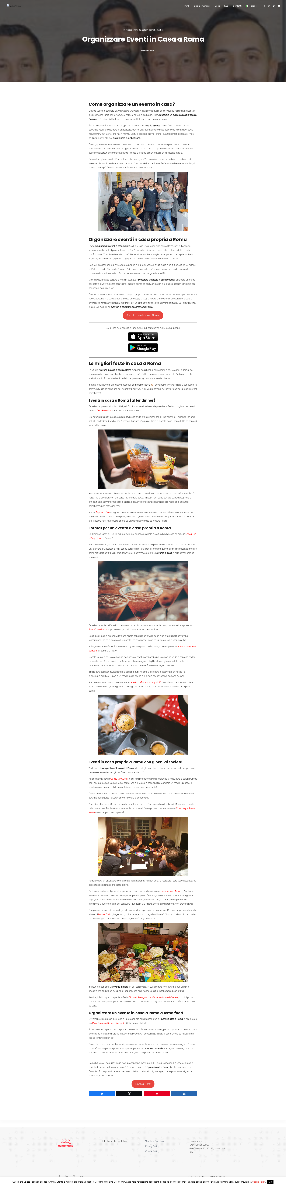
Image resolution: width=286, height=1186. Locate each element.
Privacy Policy (152, 1146)
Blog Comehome (202, 5)
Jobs (217, 5)
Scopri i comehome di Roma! (143, 315)
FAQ (226, 5)
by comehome (147, 50)
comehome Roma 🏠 (143, 384)
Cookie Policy (152, 1151)
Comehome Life (156, 30)
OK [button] (270, 1182)
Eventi (186, 5)
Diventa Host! (143, 1083)
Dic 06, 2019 (140, 30)
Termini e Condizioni (155, 1141)
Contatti (237, 5)
